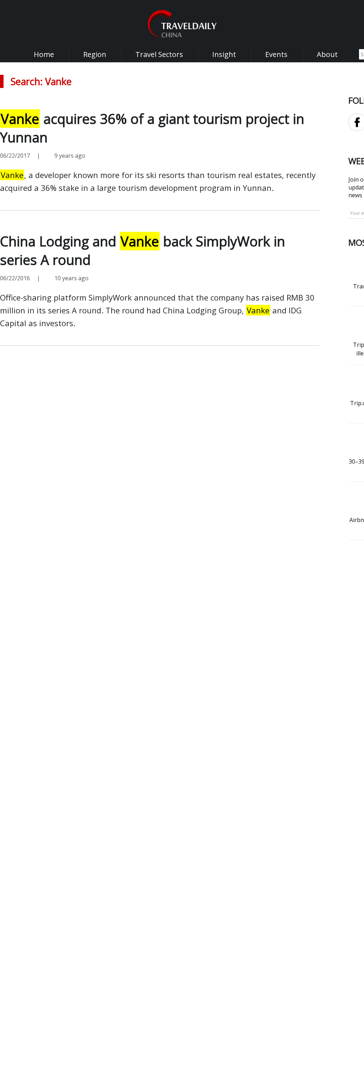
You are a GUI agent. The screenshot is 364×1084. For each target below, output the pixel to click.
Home (44, 54)
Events (276, 54)
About (327, 54)
